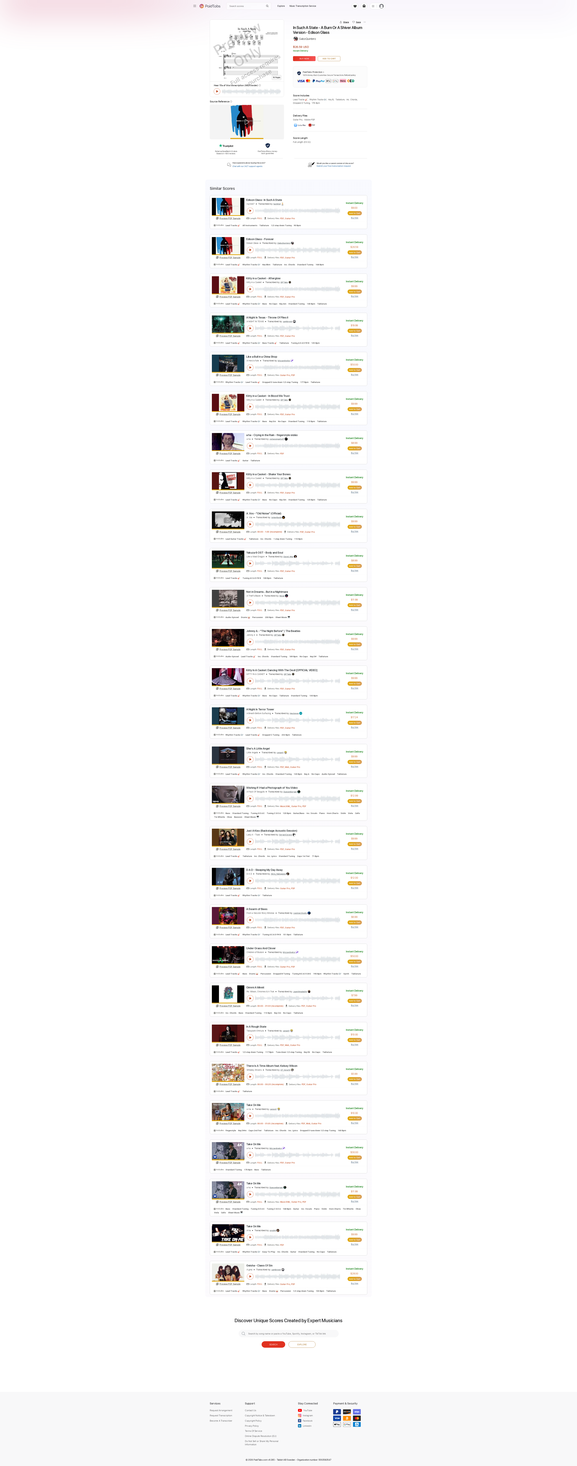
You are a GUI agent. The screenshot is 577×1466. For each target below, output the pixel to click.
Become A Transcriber (221, 1420)
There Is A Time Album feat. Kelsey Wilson (271, 1066)
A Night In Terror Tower (260, 709)
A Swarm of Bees (256, 909)
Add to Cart (329, 59)
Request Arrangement (221, 1410)
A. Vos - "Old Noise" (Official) (263, 513)
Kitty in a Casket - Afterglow (263, 278)
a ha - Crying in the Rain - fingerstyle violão (272, 435)
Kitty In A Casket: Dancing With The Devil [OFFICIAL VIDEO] (282, 670)
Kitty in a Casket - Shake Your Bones (268, 474)
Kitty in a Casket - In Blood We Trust (268, 396)
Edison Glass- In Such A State (264, 200)
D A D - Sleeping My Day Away (264, 870)
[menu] (195, 6)
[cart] (364, 6)
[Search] (267, 6)
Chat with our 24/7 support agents (247, 166)
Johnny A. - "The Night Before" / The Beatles (273, 631)
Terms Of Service (253, 1430)
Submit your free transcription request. (334, 166)
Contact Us (250, 1410)
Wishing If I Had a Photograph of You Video (272, 787)
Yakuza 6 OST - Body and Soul (264, 552)
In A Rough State (256, 1026)
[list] (373, 6)
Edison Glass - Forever (260, 239)
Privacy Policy (252, 1425)
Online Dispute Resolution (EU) (260, 1435)
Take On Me (253, 1105)
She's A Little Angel (258, 748)
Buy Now (304, 59)
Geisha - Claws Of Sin (259, 1265)
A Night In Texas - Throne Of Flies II (267, 317)
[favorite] (355, 6)
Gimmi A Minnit (255, 987)
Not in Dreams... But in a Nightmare (267, 592)
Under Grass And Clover (261, 948)
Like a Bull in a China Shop (261, 356)
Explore (302, 1344)
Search (273, 1344)
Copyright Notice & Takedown (260, 1415)
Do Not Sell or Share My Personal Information (261, 1443)
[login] (381, 6)
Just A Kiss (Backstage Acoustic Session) (271, 830)
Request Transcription (221, 1415)
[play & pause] (217, 91)
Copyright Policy (253, 1420)
